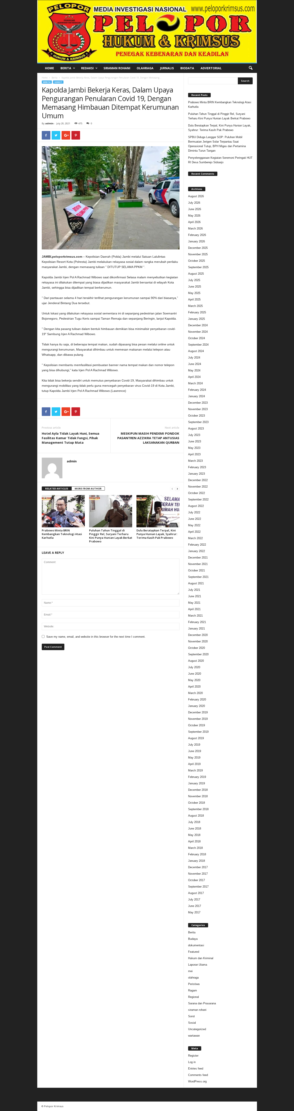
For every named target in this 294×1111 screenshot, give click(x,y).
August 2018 (196, 815)
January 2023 (196, 473)
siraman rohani (197, 1009)
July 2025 (194, 280)
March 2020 (195, 693)
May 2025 (194, 293)
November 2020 (198, 641)
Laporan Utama (197, 964)
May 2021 (194, 602)
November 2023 (198, 409)
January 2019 (196, 783)
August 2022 (196, 506)
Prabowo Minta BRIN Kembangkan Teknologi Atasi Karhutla (62, 534)
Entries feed (195, 1068)
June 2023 (194, 441)
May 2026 (194, 215)
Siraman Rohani (117, 68)
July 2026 (194, 202)
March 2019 (195, 770)
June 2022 (194, 518)
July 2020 (194, 667)
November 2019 (198, 718)
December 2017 (198, 867)
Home (49, 68)
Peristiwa (194, 984)
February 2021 (197, 622)
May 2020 (194, 680)
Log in (192, 1062)
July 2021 (194, 589)
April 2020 (194, 686)
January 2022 (196, 551)
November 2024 (198, 331)
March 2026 (195, 228)
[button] (250, 68)
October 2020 (196, 647)
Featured (193, 951)
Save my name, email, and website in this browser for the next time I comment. (95, 636)
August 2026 (196, 196)
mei (190, 971)
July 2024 (194, 357)
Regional (193, 997)
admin (49, 123)
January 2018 (196, 860)
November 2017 (198, 873)
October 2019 (196, 725)
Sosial (192, 1022)
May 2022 (194, 525)
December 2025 (198, 247)
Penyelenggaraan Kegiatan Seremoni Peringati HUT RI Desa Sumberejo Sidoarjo (220, 160)
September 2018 (198, 809)
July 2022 (194, 512)
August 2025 (196, 273)
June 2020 (194, 673)
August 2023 (196, 428)
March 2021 (195, 615)
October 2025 (196, 260)
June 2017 (194, 906)
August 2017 (196, 893)
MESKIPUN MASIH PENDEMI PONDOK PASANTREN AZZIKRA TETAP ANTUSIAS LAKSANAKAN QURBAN (148, 438)
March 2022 (195, 538)
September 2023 (198, 422)
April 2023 (194, 454)
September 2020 (198, 654)
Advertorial (211, 68)
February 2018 (197, 854)
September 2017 (198, 886)
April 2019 (194, 764)
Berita (65, 68)
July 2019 (194, 744)
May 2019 (194, 757)
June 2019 (194, 751)
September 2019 (198, 731)
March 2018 (195, 847)
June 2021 (194, 596)
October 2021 (196, 570)
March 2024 (195, 383)
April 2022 (194, 531)
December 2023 (198, 402)
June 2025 (194, 286)
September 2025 (198, 267)
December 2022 (198, 480)
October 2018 (196, 802)
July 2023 (194, 435)
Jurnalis (167, 68)
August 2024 (196, 351)
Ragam (192, 990)
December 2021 (198, 557)
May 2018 (194, 835)
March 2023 (195, 460)
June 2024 (194, 364)
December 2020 (198, 635)
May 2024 (194, 370)
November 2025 (198, 254)
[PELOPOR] (147, 31)
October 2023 (196, 415)
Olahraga (145, 68)
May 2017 (194, 912)
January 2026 (196, 241)
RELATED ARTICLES (56, 488)
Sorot (58, 82)
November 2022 (198, 486)
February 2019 (197, 777)
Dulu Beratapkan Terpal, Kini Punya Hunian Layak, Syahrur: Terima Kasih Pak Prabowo (156, 534)
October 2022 (196, 493)
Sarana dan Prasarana (202, 1003)
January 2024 (196, 396)
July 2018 (194, 822)
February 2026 (197, 235)
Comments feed (198, 1075)
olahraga (193, 977)
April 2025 (194, 299)
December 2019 (198, 712)
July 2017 (194, 899)
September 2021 (198, 577)
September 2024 (198, 344)
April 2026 (194, 222)
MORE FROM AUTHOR (88, 488)
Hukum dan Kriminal (200, 958)
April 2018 (194, 841)
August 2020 (196, 660)
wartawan (194, 1035)
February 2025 (197, 312)
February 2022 (197, 544)
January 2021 (196, 628)
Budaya (193, 938)
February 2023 (197, 467)
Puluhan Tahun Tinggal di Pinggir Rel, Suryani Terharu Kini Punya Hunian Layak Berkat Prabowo (110, 535)
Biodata (187, 68)
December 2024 (198, 325)
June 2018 (194, 828)
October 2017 (196, 880)
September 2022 (198, 499)
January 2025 (196, 318)
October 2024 (196, 338)
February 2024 (197, 389)
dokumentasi (196, 945)
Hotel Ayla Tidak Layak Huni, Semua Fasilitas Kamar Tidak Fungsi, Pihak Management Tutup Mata (70, 438)
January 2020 (196, 706)
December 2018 (198, 789)
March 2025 (195, 306)
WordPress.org (197, 1081)
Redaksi (87, 68)
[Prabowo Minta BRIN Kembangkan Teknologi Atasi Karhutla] (63, 511)
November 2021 (198, 564)
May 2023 (194, 447)
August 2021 (196, 583)
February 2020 (197, 699)
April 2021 (194, 609)
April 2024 (194, 377)
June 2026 (194, 209)
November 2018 (198, 796)
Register (193, 1055)
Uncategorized (197, 1029)
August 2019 (196, 738)
